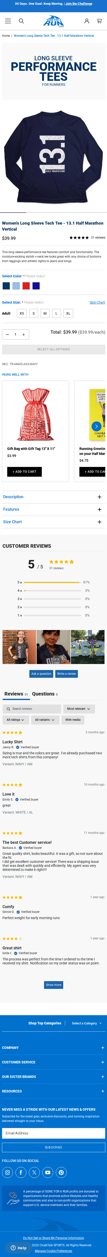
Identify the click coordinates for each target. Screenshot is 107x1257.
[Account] (87, 21)
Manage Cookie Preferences (53, 1251)
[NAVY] (6, 286)
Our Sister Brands (19, 1077)
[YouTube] (47, 1172)
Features (11, 509)
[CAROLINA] (16, 286)
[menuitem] (87, 21)
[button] (8, 21)
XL (68, 313)
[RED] (26, 286)
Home (6, 36)
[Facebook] (20, 1172)
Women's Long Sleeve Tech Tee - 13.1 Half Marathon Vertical (53, 226)
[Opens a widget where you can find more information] (18, 1248)
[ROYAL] (36, 286)
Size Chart (12, 521)
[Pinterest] (61, 1172)
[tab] (45, 694)
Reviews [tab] (16, 694)
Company (10, 1048)
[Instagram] (7, 1172)
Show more (53, 985)
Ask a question (41, 674)
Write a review (66, 674)
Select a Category (84, 1023)
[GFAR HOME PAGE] (53, 21)
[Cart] (99, 21)
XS (22, 313)
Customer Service (18, 1062)
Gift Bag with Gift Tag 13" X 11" (31, 449)
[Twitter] (34, 1172)
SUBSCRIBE (53, 1147)
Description (13, 496)
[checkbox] (72, 720)
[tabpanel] (53, 849)
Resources (12, 1091)
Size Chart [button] (97, 302)
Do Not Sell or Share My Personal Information (53, 1238)
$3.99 (11, 456)
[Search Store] (21, 21)
